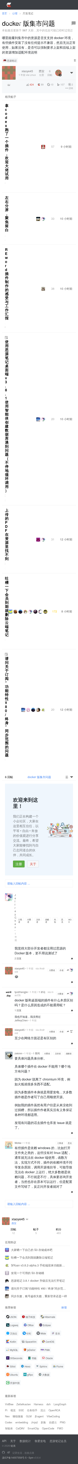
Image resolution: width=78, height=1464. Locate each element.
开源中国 (15, 1383)
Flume (59, 1366)
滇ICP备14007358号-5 (14, 1457)
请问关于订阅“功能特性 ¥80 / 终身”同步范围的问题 (7, 707)
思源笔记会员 (58, 1441)
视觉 (13, 1410)
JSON (13, 1317)
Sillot (12, 1366)
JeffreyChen (21, 1020)
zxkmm (18, 1053)
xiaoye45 (20, 968)
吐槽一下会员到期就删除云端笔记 (7, 606)
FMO (60, 1428)
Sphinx (43, 1366)
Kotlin (13, 1341)
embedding (21, 1422)
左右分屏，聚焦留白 (7, 213)
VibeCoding (53, 1416)
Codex (8, 1422)
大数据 (45, 1374)
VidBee (9, 1404)
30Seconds (16, 1358)
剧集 (43, 1422)
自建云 (53, 1422)
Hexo (27, 1366)
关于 (33, 864)
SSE (21, 1410)
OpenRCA (54, 1410)
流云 (43, 1410)
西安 (14, 1223)
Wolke (18, 1142)
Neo (7, 1416)
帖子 (36, 1231)
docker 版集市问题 (39, 777)
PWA (47, 1350)
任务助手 (32, 1410)
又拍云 (13, 1333)
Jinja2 (34, 1422)
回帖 (13, 1231)
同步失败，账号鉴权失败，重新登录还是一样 (39, 1296)
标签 (64, 1307)
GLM (29, 1416)
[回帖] (73, 23)
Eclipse (47, 1325)
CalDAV (20, 1428)
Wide (43, 1333)
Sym (31, 1457)
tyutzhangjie (21, 992)
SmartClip (33, 1428)
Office (30, 1325)
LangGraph (60, 1404)
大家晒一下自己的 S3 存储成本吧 (31, 1250)
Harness (38, 1404)
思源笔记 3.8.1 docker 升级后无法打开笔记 (38, 1280)
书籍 (34, 1358)
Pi (6, 1410)
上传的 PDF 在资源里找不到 (7, 534)
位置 (41, 72)
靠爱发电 (40, 1441)
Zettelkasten (23, 1404)
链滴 (13, 1445)
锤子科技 (30, 1317)
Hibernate (49, 1317)
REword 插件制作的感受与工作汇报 (7, 284)
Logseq (14, 1325)
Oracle (49, 1358)
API (4, 1441)
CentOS (50, 1341)
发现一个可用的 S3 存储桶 (27, 1273)
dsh (48, 1404)
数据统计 (25, 1441)
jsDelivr (31, 1350)
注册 (19, 864)
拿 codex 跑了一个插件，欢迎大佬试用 (7, 141)
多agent (39, 1416)
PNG (62, 1422)
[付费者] (8, 84)
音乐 (57, 1333)
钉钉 (28, 1333)
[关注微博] (8, 1452)
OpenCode (48, 1428)
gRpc (30, 1374)
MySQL (14, 1350)
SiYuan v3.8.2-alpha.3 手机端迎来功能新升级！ (39, 1265)
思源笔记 (12, 60)
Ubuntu (14, 1374)
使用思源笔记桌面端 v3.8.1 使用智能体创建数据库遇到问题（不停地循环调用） (7, 416)
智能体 (9, 1428)
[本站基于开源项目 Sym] (3, 1452)
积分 (58, 1231)
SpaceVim (30, 1341)
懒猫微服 (18, 1416)
